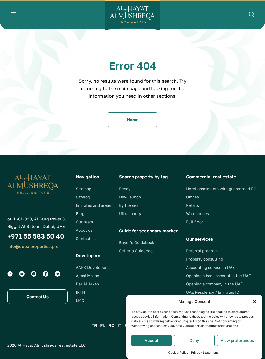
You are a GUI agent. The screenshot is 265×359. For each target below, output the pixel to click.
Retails (192, 205)
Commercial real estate (211, 176)
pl (102, 325)
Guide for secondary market (148, 230)
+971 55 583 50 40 (35, 236)
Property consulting (204, 259)
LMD (80, 300)
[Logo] (132, 15)
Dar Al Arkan (87, 283)
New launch (130, 197)
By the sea (128, 205)
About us (84, 230)
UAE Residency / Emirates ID (212, 292)
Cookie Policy (178, 352)
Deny (194, 340)
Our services (199, 239)
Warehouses (197, 213)
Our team (84, 221)
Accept (151, 340)
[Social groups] (10, 274)
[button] (254, 301)
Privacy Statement (204, 352)
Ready (124, 188)
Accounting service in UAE (210, 267)
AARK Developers (92, 267)
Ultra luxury (130, 213)
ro (111, 325)
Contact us (86, 238)
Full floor (194, 221)
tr (94, 325)
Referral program (202, 250)
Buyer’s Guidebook (136, 242)
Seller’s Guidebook (137, 250)
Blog (80, 213)
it (119, 325)
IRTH (80, 292)
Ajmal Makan (87, 275)
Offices (192, 197)
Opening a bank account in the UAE (218, 275)
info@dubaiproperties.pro (33, 246)
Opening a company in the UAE (214, 283)
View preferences (237, 340)
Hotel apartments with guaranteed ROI (222, 188)
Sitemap (83, 188)
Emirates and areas (93, 205)
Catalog (83, 197)
